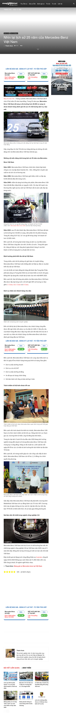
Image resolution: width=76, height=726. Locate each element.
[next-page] (8, 711)
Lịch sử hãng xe (14, 33)
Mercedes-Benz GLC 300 (18, 225)
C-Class (10, 284)
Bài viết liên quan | (12, 668)
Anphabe (39, 557)
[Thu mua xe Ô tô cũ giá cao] (61, 77)
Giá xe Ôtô (32, 4)
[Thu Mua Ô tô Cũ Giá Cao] (26, 91)
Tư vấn (54, 4)
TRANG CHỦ (7, 9)
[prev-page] (5, 711)
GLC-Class (17, 284)
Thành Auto (9, 46)
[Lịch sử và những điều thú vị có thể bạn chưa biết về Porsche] (42, 695)
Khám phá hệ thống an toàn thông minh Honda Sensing (25, 703)
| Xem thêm (26, 668)
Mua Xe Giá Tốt (9, 98)
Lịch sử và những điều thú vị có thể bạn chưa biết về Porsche (41, 702)
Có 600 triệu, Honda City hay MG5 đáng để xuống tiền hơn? (41, 684)
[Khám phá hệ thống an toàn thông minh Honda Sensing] (26, 695)
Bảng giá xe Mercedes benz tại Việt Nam (28, 566)
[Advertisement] (26, 61)
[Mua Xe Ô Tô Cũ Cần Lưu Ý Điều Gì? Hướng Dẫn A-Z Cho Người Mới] (26, 676)
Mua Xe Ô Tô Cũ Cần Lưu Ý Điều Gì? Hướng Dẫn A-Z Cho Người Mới (26, 684)
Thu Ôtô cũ (23, 4)
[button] (74, 4)
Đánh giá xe (40, 4)
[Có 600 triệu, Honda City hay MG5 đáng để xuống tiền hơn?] (42, 676)
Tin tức (48, 4)
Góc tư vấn (6, 33)
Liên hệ (60, 4)
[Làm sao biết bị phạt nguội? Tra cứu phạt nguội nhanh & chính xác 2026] (10, 676)
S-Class (25, 284)
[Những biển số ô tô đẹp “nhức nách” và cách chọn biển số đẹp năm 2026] (10, 695)
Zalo (21, 74)
